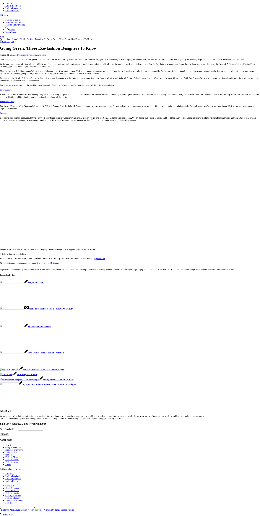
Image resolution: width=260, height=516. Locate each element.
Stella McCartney (7, 101)
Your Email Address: (9, 429)
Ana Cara (41, 55)
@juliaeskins (99, 258)
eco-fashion (10, 263)
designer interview (13, 447)
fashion (8, 455)
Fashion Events (12, 459)
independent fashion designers (29, 263)
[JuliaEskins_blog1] (7, 41)
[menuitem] (132, 20)
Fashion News (11, 462)
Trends (8, 464)
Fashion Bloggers (12, 457)
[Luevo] (4, 15)
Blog (2, 37)
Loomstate (4, 113)
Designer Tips (11, 452)
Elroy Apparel (6, 90)
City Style (9, 445)
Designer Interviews (25, 55)
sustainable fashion (51, 263)
